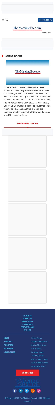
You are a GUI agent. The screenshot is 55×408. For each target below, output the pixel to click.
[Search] (6, 20)
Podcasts (8, 345)
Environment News (39, 362)
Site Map (27, 330)
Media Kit (46, 33)
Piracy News (36, 338)
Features (8, 341)
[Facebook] (15, 391)
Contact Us (27, 324)
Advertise (27, 319)
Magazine (8, 348)
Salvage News (37, 352)
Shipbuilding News (39, 341)
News (6, 338)
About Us (27, 316)
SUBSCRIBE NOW (45, 20)
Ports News (36, 348)
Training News (37, 355)
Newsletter (27, 321)
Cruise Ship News (38, 345)
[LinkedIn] (21, 391)
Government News (39, 359)
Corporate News (38, 366)
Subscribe (27, 372)
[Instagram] (39, 391)
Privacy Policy (27, 327)
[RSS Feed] (33, 391)
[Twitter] (27, 391)
